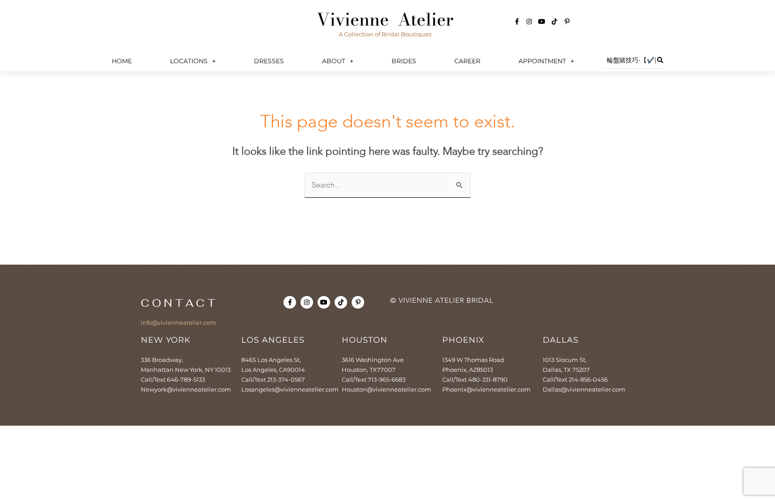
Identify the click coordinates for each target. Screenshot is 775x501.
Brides (404, 61)
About (333, 61)
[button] (193, 61)
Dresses (269, 61)
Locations (189, 61)
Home (122, 61)
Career (467, 61)
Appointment (542, 61)
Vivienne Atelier (385, 19)
